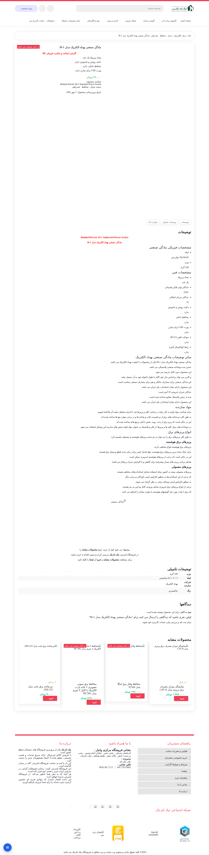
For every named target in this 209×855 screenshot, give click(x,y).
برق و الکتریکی (93, 21)
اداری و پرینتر (112, 21)
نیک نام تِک (66, 749)
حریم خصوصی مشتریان (176, 758)
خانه (189, 36)
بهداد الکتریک (172, 584)
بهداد (149, 357)
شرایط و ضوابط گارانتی (176, 764)
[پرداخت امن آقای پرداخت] (76, 833)
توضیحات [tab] (185, 222)
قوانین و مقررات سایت (176, 751)
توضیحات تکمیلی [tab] (169, 222)
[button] (181, 698)
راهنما (184, 771)
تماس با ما (182, 784)
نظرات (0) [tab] (153, 222)
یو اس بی (136, 487)
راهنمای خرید (181, 778)
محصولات (50, 21)
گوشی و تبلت (149, 21)
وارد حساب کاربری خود (159, 622)
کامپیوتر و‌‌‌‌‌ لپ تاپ (169, 21)
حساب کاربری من (36, 21)
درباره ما (183, 791)
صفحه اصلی (185, 21)
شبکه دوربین (130, 21)
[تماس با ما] (7, 847)
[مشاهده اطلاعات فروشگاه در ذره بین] (98, 833)
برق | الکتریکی (180, 36)
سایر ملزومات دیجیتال (71, 21)
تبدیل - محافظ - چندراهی (161, 36)
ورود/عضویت (26, 8)
